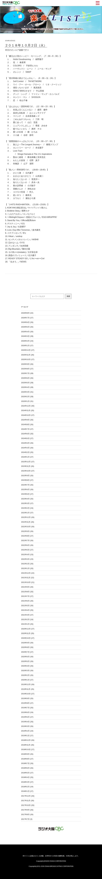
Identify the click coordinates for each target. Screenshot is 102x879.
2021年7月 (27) (27, 596)
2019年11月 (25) (27, 689)
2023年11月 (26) (27, 466)
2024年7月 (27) (27, 429)
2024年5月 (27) (27, 438)
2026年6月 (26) (27, 322)
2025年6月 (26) (27, 378)
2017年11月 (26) (27, 801)
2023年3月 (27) (27, 503)
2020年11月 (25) (27, 633)
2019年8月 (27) (27, 703)
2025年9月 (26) (27, 364)
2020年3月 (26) (27, 670)
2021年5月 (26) (27, 606)
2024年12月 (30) (27, 406)
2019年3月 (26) (27, 726)
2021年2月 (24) (27, 619)
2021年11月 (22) (27, 578)
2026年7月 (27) (27, 318)
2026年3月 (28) (27, 336)
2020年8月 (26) (27, 647)
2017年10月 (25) (27, 805)
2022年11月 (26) (27, 522)
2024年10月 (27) (27, 415)
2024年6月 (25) (27, 434)
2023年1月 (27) (27, 513)
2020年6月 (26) (27, 657)
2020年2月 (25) (27, 675)
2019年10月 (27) (27, 694)
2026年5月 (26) (27, 327)
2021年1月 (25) (27, 624)
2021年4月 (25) (27, 610)
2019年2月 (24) (27, 731)
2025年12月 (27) (27, 350)
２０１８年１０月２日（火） (26, 45)
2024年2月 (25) (27, 452)
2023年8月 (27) (27, 480)
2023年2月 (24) (27, 508)
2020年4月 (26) (27, 666)
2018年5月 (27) (27, 773)
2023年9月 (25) (27, 476)
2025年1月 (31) (27, 401)
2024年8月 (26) (27, 424)
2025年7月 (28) (27, 373)
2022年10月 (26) (27, 527)
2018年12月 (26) (27, 740)
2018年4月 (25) (27, 777)
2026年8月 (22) (27, 313)
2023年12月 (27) (27, 462)
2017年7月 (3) (26, 819)
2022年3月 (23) (27, 559)
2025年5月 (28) (27, 383)
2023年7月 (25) (27, 485)
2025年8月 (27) (27, 369)
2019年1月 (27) (27, 736)
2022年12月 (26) (27, 517)
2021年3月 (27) (27, 615)
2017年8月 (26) (27, 814)
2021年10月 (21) (27, 582)
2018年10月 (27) (27, 749)
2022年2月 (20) (27, 564)
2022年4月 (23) (27, 554)
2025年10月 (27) (27, 359)
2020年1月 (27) (27, 680)
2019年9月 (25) (27, 698)
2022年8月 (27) (27, 536)
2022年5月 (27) (27, 550)
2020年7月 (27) (27, 652)
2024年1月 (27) (27, 457)
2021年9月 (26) (27, 587)
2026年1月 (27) (27, 345)
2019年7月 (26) (27, 708)
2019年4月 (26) (27, 722)
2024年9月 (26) (27, 420)
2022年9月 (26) (27, 531)
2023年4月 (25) (27, 499)
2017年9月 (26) (27, 810)
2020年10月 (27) (27, 638)
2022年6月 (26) (27, 545)
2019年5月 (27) (27, 717)
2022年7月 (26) (27, 540)
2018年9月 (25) (27, 754)
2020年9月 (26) (27, 643)
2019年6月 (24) (27, 712)
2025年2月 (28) (27, 397)
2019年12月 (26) (27, 684)
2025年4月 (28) (27, 387)
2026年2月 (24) (27, 341)
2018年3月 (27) (27, 782)
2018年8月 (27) (27, 759)
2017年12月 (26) (27, 796)
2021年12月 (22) (27, 573)
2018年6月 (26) (27, 768)
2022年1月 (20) (27, 568)
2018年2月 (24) (27, 787)
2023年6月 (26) (27, 489)
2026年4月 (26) (27, 332)
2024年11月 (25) (27, 410)
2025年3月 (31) (27, 392)
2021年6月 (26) (27, 601)
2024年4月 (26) (27, 443)
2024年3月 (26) (27, 448)
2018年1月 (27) (27, 791)
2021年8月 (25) (27, 592)
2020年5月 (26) (27, 661)
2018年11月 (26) (27, 745)
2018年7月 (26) (27, 763)
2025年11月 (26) (27, 355)
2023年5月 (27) (27, 494)
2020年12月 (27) (27, 629)
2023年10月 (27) (27, 471)
